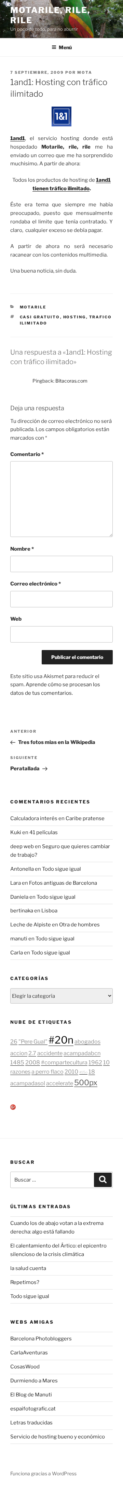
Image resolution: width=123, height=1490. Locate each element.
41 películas (43, 832)
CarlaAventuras (29, 1353)
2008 (32, 1062)
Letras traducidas (31, 1423)
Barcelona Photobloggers (41, 1339)
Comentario (27, 454)
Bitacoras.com (71, 381)
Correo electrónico (35, 584)
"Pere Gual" (32, 1041)
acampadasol (27, 1083)
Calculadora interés (33, 818)
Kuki (15, 832)
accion (18, 1053)
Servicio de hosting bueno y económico (57, 1437)
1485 (17, 1062)
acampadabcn (82, 1053)
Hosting (74, 317)
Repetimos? (24, 1282)
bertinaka (21, 911)
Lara (15, 883)
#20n (61, 1040)
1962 (95, 1062)
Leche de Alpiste (30, 925)
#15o (83, 1072)
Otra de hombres (79, 925)
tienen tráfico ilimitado (61, 188)
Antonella (22, 869)
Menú (65, 47)
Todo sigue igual (61, 869)
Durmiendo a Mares (34, 1381)
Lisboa (49, 911)
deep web (22, 846)
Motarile (33, 307)
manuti (18, 939)
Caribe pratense (85, 818)
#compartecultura (64, 1062)
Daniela (19, 897)
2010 (71, 1071)
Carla (16, 953)
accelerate (59, 1083)
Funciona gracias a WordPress (43, 1473)
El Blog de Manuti (31, 1395)
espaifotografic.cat (33, 1409)
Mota (84, 72)
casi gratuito (40, 317)
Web (16, 619)
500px (85, 1082)
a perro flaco (47, 1071)
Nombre (22, 549)
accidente (50, 1053)
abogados (87, 1041)
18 (91, 1071)
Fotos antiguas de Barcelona (63, 883)
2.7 (32, 1053)
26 (13, 1041)
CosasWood (25, 1367)
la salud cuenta (28, 1268)
